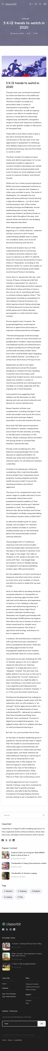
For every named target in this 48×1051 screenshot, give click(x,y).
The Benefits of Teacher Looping (24, 873)
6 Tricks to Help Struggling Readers (24, 964)
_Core (28, 1037)
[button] (31, 4)
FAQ (27, 1003)
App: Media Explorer (9, 996)
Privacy (10, 1040)
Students (36, 891)
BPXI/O (40, 1037)
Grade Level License (33, 987)
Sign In (4, 984)
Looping (9, 897)
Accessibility (18, 1040)
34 (29, 33)
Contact (28, 1000)
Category (25, 19)
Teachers (9, 891)
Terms (4, 1040)
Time (21, 897)
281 (36, 33)
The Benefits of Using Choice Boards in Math (28, 863)
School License (31, 989)
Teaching (23, 891)
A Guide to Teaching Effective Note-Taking (26, 944)
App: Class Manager (9, 994)
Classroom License (32, 984)
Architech (7, 1037)
